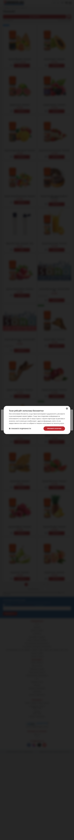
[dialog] (37, 420)
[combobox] (67, 409)
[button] (20, 428)
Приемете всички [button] (54, 428)
